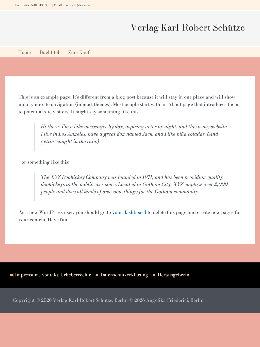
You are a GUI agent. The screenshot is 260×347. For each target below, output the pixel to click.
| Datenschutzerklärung (123, 274)
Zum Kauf (79, 52)
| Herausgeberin (172, 274)
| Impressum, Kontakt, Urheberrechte (52, 274)
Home (24, 52)
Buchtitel (49, 52)
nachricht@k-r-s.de (77, 5)
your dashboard (129, 212)
